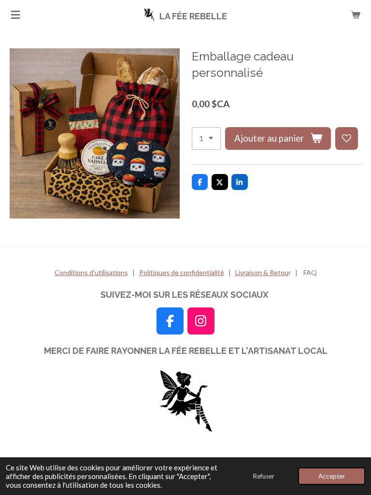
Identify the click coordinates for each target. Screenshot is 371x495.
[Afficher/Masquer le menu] (15, 14)
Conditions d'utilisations (91, 272)
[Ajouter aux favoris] (346, 138)
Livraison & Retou (261, 272)
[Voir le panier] (355, 14)
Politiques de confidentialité (181, 272)
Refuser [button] (263, 476)
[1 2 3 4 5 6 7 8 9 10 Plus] (206, 138)
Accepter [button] (331, 476)
